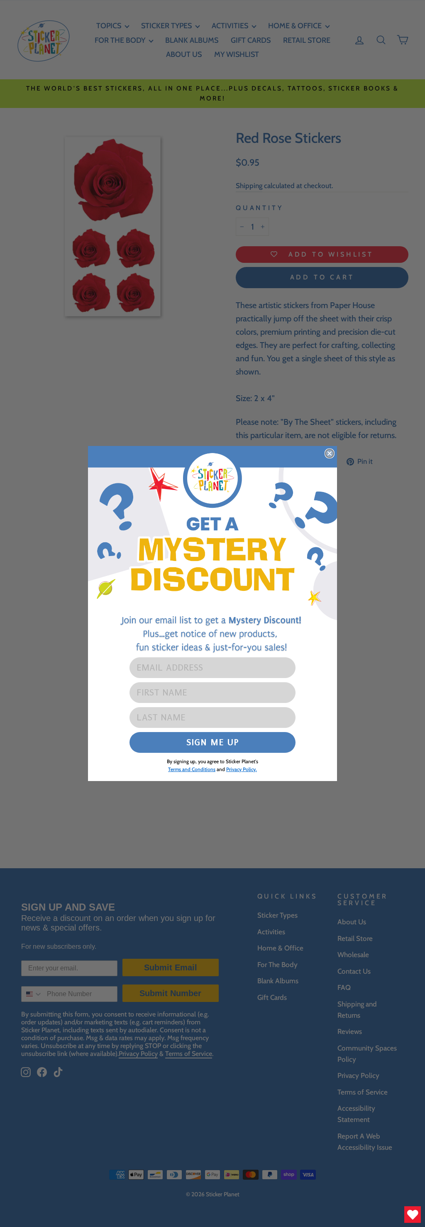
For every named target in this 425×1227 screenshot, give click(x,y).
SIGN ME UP (212, 742)
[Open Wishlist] (412, 1214)
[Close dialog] (329, 453)
